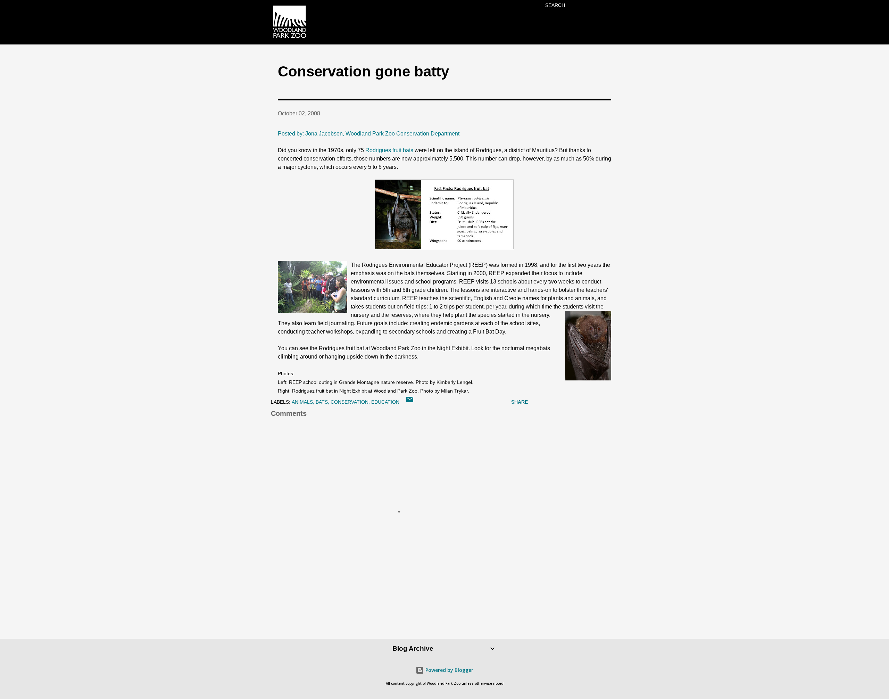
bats (322, 402)
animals (302, 402)
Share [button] (519, 402)
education (385, 402)
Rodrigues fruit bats (390, 150)
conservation (349, 402)
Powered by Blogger (448, 670)
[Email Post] (410, 402)
